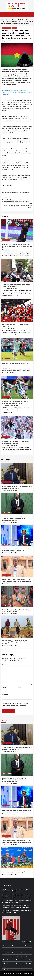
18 (12, 960)
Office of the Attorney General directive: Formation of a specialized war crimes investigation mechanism (14, 518)
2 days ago (6, 522)
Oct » (7, 969)
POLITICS (9, 28)
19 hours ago (6, 490)
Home (4, 28)
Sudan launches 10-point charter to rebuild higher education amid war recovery (17, 487)
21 (26, 960)
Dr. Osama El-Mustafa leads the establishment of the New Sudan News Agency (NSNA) (17, 549)
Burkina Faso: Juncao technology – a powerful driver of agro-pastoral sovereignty (16, 871)
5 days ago (6, 645)
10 (8, 956)
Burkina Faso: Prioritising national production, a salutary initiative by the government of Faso (16, 199)
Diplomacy (5, 605)
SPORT (8, 240)
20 (21, 960)
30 (4, 967)
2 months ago (6, 366)
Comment (5, 665)
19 (17, 960)
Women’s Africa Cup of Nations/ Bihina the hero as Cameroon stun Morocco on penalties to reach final (17, 246)
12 (17, 956)
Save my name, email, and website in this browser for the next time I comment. (15, 704)
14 (26, 956)
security (14, 28)
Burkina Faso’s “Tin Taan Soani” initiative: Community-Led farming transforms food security (14, 641)
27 (21, 963)
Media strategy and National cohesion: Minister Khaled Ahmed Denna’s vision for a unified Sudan (16, 580)
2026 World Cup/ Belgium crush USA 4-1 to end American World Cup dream (15, 442)
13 (21, 956)
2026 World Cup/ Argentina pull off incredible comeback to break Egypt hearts (15, 402)
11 (12, 956)
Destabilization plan (17, 192)
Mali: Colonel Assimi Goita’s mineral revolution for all (18, 205)
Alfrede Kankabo (13, 41)
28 (26, 963)
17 (8, 960)
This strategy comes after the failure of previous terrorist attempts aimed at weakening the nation (17, 92)
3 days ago (6, 583)
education (5, 482)
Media (8, 544)
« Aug (3, 969)
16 (4, 960)
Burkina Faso (8, 192)
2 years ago (6, 41)
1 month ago (6, 288)
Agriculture (5, 635)
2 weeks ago (6, 250)
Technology (12, 866)
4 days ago (6, 613)
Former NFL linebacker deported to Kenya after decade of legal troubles (16, 285)
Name (4, 687)
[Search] (31, 14)
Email (20, 687)
